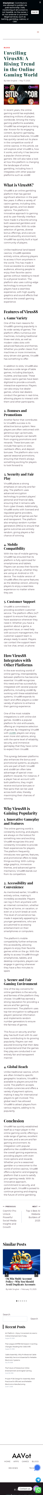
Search (6, 1314)
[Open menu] (38, 32)
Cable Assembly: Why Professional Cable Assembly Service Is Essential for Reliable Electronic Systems (21, 1357)
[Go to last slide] (7, 1274)
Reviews (13, 1468)
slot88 (12, 733)
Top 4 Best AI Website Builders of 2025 (33, 1213)
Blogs (7, 48)
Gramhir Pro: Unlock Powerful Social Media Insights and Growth (9, 1216)
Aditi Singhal (11, 81)
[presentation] (21, 1261)
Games (25, 1461)
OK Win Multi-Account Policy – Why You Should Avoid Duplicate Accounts (20, 1281)
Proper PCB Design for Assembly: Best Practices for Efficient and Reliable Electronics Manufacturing (20, 1381)
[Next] (36, 1274)
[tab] (16, 1301)
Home (7, 1461)
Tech (32, 1468)
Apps (16, 1461)
